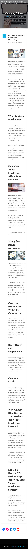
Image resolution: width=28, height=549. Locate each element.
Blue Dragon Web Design (12, 2)
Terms (17, 546)
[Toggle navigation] (25, 2)
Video (20, 42)
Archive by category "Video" (16, 16)
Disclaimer (22, 546)
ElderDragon (13, 42)
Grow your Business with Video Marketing (16, 37)
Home (7, 16)
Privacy (13, 546)
